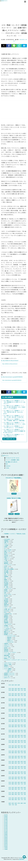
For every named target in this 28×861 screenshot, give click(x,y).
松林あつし (6, 581)
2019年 (6, 818)
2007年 (6, 835)
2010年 (6, 831)
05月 (22, 688)
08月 (13, 690)
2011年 (6, 829)
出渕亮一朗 (6, 609)
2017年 (6, 821)
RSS (7, 464)
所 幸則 (6, 587)
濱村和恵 (6, 651)
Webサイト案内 (7, 664)
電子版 (14, 493)
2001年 (6, 844)
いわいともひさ (7, 624)
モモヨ (5, 543)
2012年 (6, 828)
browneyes (6, 610)
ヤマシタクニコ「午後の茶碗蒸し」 (14, 477)
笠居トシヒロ (7, 551)
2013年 (6, 827)
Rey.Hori (6, 591)
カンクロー (6, 627)
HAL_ (5, 578)
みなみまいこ (7, 646)
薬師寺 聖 (6, 604)
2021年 (6, 815)
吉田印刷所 (21, 859)
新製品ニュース (7, 658)
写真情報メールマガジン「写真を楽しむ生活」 (15, 533)
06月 (25, 688)
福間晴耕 (6, 622)
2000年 (6, 846)
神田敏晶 (6, 540)
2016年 (6, 822)
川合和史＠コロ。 (8, 613)
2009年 (6, 832)
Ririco (5, 612)
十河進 (5, 560)
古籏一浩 (6, 542)
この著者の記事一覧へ (10, 438)
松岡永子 (9, 639)
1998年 (6, 849)
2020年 (6, 816)
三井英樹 (6, 545)
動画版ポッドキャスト (9, 674)
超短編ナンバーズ (8, 634)
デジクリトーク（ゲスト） (10, 652)
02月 (13, 685)
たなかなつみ (10, 642)
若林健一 (6, 619)
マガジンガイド (7, 662)
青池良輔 (6, 572)
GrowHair (6, 561)
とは (12, 458)
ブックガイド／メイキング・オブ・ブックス (14, 660)
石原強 (5, 546)
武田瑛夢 (6, 584)
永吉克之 (6, 555)
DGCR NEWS (7, 539)
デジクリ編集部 (7, 668)
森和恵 (5, 603)
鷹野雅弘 (6, 563)
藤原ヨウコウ (7, 631)
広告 (8, 671)
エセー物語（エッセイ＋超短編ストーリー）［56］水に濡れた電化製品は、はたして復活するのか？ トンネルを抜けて (14, 407)
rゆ (5, 548)
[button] (3, 45)
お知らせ (9, 670)
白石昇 (5, 566)
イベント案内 (7, 654)
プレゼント (6, 667)
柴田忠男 (6, 649)
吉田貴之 (6, 625)
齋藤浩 (5, 579)
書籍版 (11, 513)
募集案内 (6, 665)
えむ (5, 597)
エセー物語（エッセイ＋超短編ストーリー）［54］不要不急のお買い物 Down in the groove (13, 412)
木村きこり (6, 645)
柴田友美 (9, 637)
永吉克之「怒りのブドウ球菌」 (14, 498)
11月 (22, 690)
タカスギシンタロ (11, 636)
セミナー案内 (7, 657)
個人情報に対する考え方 (11, 462)
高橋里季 (6, 576)
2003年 (6, 841)
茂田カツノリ (7, 557)
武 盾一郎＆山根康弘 (9, 569)
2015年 (6, 824)
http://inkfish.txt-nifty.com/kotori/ (10, 360)
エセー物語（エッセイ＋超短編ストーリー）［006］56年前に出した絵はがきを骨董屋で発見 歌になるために (14, 431)
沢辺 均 (5, 606)
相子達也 (6, 582)
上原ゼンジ (6, 558)
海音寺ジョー (10, 640)
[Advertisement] (14, 14)
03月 (16, 685)
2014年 (6, 825)
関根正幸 (6, 633)
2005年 (6, 838)
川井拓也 (6, 599)
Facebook (8, 466)
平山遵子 (6, 618)
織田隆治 (6, 616)
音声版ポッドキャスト (9, 673)
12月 (25, 690)
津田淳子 (6, 585)
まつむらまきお (7, 549)
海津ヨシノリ (7, 554)
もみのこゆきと (7, 594)
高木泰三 (6, 596)
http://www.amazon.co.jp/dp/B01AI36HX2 (13, 377)
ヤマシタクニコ (7, 564)
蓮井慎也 (6, 600)
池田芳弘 (6, 643)
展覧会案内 (6, 655)
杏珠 (5, 593)
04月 (19, 685)
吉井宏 (5, 552)
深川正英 (6, 570)
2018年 (6, 819)
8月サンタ (6, 567)
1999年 (6, 847)
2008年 (6, 834)
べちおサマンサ (7, 588)
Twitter (7, 468)
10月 (19, 690)
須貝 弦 (6, 573)
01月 (10, 685)
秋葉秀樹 (6, 601)
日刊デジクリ (7, 677)
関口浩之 (6, 621)
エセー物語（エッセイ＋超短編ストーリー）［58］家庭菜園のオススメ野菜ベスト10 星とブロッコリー (14, 402)
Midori (5, 575)
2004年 (6, 840)
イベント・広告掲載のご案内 (12, 460)
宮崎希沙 (6, 615)
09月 (16, 690)
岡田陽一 (6, 590)
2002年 (6, 843)
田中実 (5, 648)
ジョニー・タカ (7, 607)
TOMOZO (6, 630)
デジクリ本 (6, 676)
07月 (10, 690)
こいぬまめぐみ (7, 628)
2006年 (6, 837)
